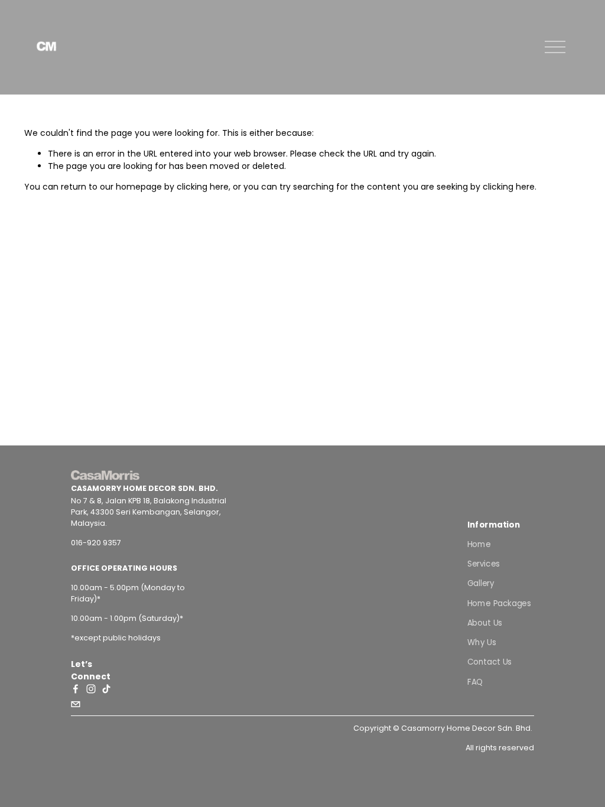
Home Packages (499, 602)
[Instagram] (91, 689)
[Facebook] (75, 689)
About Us (484, 622)
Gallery (481, 583)
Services (483, 563)
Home (479, 543)
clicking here (203, 187)
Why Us (481, 641)
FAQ (475, 681)
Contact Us (489, 662)
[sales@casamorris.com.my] (75, 704)
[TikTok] (106, 689)
